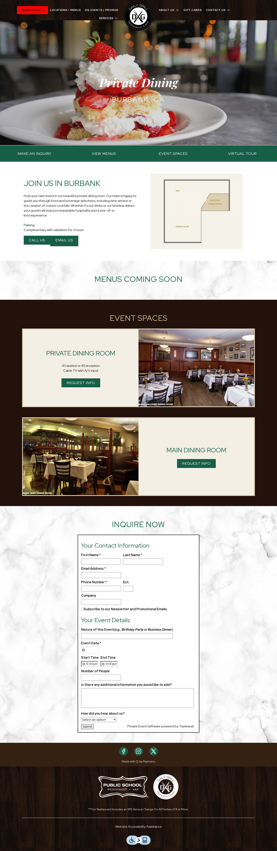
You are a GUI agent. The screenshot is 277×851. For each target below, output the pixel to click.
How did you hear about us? (103, 713)
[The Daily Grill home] (138, 16)
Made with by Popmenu (79, 761)
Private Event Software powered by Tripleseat (160, 726)
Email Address (93, 568)
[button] (32, 10)
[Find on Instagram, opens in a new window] (138, 751)
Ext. (126, 582)
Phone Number (94, 582)
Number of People (95, 671)
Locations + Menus (65, 10)
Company (88, 595)
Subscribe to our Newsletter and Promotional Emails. (126, 609)
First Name (91, 555)
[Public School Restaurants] (123, 786)
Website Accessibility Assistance (138, 826)
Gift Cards (192, 10)
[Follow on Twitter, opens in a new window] (153, 751)
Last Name (132, 555)
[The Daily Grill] (166, 786)
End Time (108, 657)
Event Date (91, 643)
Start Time (90, 657)
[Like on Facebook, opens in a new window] (123, 751)
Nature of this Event (127, 629)
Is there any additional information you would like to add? (126, 685)
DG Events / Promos (101, 10)
